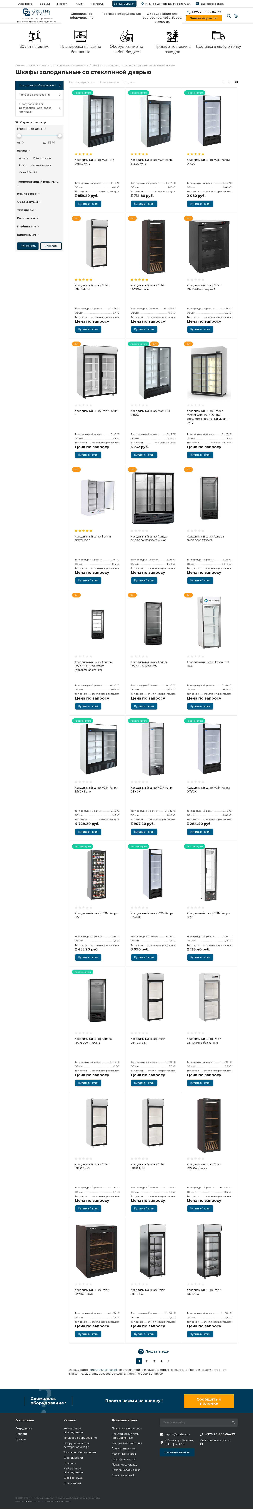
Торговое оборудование (121, 14)
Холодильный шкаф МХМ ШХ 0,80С (150, 413)
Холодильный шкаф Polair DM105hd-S (148, 1040)
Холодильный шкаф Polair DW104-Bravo (148, 287)
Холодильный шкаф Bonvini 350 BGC (208, 664)
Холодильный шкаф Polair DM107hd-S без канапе (204, 1040)
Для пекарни (72, 1483)
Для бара (70, 1463)
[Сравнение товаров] (236, 16)
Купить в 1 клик (88, 203)
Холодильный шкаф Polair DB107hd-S (92, 1166)
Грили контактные (124, 1448)
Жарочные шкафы (124, 1454)
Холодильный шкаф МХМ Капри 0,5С (96, 915)
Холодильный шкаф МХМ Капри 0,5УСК (152, 915)
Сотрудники (23, 1428)
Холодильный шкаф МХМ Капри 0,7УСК (208, 789)
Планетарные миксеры (127, 1428)
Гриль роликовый (123, 1475)
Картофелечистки (124, 1459)
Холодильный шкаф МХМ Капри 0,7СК (208, 161)
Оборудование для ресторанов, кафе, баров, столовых (162, 17)
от (18, 142)
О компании (25, 3)
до (44, 142)
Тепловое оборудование (80, 1437)
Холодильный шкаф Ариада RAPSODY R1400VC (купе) (149, 538)
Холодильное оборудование (82, 15)
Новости (62, 3)
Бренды (45, 3)
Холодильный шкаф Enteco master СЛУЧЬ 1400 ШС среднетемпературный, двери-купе (207, 416)
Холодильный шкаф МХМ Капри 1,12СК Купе (152, 161)
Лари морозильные (124, 1464)
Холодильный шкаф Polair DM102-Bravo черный (204, 287)
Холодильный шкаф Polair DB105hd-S (148, 1166)
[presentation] (72, 249)
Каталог (70, 1420)
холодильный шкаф (103, 1369)
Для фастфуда (73, 1477)
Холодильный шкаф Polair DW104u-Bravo (204, 1166)
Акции (79, 3)
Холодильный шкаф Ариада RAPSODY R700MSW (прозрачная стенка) (93, 666)
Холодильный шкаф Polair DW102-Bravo (92, 1292)
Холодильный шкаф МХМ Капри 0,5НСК (152, 789)
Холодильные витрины (127, 1443)
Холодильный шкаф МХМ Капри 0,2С (208, 915)
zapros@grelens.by (212, 3)
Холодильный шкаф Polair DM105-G (204, 1292)
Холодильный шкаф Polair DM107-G (148, 1292)
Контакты (97, 3)
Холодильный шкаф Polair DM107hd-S (92, 287)
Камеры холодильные (126, 1470)
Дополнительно (124, 1420)
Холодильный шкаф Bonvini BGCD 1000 (93, 538)
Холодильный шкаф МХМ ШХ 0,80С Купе (94, 161)
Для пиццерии (73, 1457)
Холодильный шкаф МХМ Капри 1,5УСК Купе (96, 789)
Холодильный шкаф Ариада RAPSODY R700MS (149, 664)
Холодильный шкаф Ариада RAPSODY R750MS (93, 1040)
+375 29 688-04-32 (206, 12)
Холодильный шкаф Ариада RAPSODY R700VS (205, 538)
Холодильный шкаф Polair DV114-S (97, 413)
